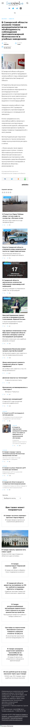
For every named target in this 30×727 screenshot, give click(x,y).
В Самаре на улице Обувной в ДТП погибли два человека (14, 469)
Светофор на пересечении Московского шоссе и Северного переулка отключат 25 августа (15, 630)
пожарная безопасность (10, 171)
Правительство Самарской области (14, 173)
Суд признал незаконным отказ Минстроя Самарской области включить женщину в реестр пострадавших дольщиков (14, 333)
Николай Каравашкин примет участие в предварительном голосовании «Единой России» (14, 317)
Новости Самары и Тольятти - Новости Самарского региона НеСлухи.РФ (15, 716)
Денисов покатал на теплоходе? (14, 378)
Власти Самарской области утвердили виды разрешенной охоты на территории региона (14, 249)
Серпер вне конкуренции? (12, 399)
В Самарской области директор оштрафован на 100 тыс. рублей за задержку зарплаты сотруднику (15, 586)
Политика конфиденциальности (12, 720)
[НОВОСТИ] (15, 211)
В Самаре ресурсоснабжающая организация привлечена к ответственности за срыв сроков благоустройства (15, 608)
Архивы (5, 495)
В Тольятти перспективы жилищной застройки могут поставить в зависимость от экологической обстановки (19, 433)
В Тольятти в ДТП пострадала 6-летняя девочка (13, 414)
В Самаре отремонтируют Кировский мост (15, 566)
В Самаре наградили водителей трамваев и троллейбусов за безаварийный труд (15, 652)
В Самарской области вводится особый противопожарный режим (14, 483)
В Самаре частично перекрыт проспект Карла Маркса (15, 516)
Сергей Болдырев (16, 718)
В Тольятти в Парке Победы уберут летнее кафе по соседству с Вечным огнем (13, 216)
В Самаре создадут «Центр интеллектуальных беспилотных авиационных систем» (13, 453)
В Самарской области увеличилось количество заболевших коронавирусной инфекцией (13, 283)
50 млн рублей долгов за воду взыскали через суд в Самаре (15, 673)
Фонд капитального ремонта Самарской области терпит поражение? (13, 364)
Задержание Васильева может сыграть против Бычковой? (14, 350)
